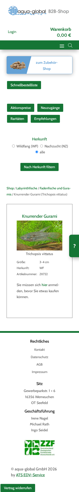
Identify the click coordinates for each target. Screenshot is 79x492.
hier (44, 285)
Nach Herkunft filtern (39, 167)
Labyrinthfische (26, 188)
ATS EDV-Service (30, 475)
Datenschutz (39, 357)
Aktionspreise (21, 108)
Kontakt (39, 350)
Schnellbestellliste (24, 85)
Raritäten (17, 119)
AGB (39, 364)
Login (12, 31)
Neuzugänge (50, 108)
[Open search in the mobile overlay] (70, 45)
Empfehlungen (45, 119)
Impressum (39, 372)
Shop (10, 188)
